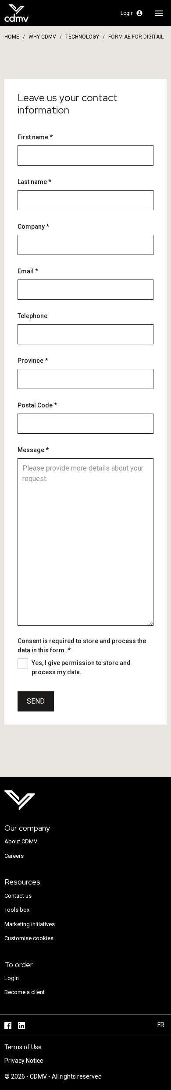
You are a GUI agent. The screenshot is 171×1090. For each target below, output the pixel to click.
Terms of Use (23, 1047)
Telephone (32, 315)
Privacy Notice (23, 1060)
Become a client (24, 992)
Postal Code (37, 405)
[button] (132, 13)
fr (160, 1024)
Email (28, 271)
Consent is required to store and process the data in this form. (82, 645)
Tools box (16, 909)
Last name (34, 181)
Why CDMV (42, 37)
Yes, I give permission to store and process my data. (81, 667)
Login (11, 978)
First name (35, 137)
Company (33, 226)
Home (11, 37)
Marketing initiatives (29, 924)
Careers (14, 856)
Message (33, 449)
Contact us (18, 895)
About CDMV (20, 841)
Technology (82, 37)
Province (33, 360)
